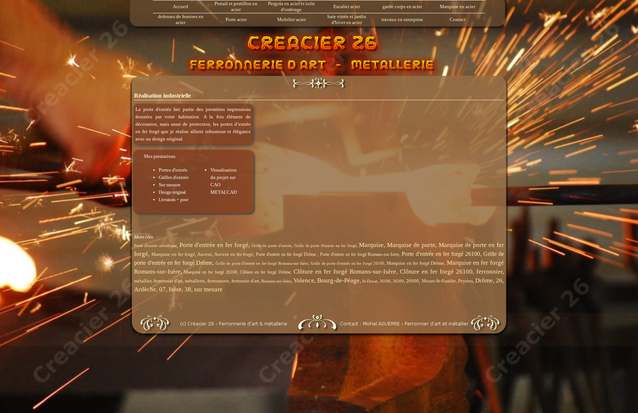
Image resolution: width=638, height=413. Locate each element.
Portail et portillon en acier (236, 6)
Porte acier (236, 19)
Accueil (180, 6)
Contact (458, 19)
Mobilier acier (291, 19)
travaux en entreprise (402, 19)
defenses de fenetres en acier (180, 19)
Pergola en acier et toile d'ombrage (291, 6)
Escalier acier (346, 6)
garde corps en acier (402, 6)
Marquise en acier (457, 6)
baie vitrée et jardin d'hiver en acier (346, 19)
